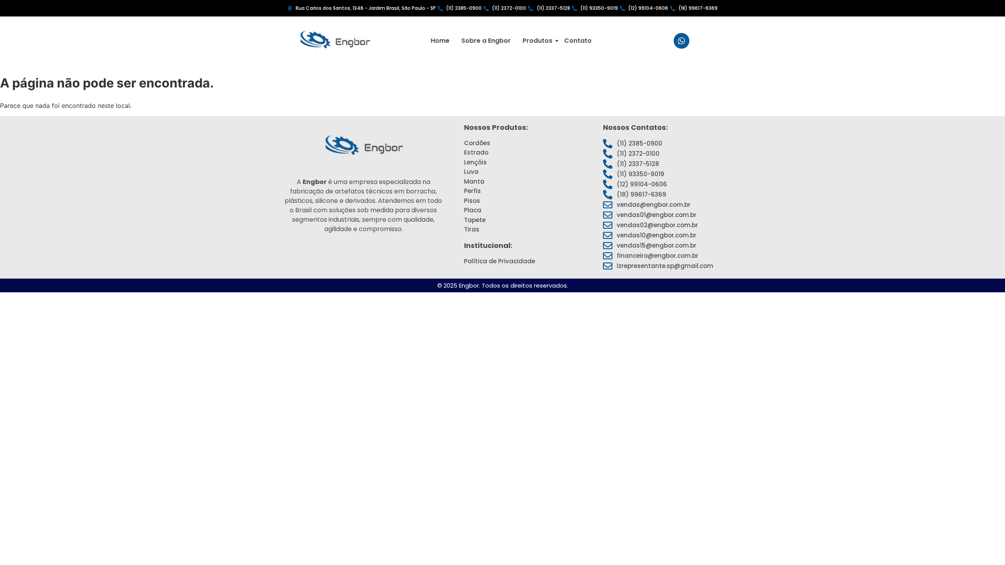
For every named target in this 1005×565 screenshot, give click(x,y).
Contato (578, 40)
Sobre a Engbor (486, 40)
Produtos (537, 40)
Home (440, 40)
